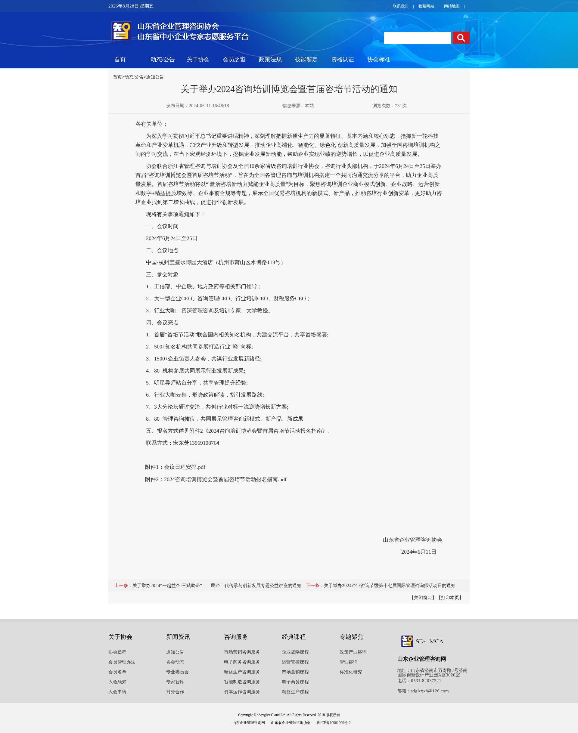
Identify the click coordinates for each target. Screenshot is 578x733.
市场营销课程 (295, 672)
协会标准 (378, 59)
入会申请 (117, 691)
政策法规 (270, 59)
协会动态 (175, 662)
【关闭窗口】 (423, 597)
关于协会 (198, 59)
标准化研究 (351, 672)
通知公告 (155, 77)
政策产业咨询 (353, 652)
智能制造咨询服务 (242, 681)
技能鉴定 (306, 59)
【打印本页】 (450, 597)
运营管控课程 (295, 662)
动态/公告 (163, 59)
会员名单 (117, 672)
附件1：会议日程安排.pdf (175, 467)
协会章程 (117, 652)
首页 (120, 59)
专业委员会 (177, 672)
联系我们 (401, 6)
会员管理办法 (121, 662)
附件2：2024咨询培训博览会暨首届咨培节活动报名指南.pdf (216, 479)
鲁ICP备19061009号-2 (334, 723)
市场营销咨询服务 (242, 652)
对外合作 (175, 691)
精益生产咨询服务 (242, 672)
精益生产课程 (295, 691)
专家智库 (175, 681)
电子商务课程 (295, 681)
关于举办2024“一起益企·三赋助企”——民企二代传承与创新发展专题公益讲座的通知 (216, 585)
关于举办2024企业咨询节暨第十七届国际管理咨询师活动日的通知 (389, 585)
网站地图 (452, 6)
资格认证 (342, 59)
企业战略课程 (295, 652)
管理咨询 (349, 662)
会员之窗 (234, 59)
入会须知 (117, 681)
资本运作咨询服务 (242, 691)
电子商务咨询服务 (242, 662)
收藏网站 (426, 6)
